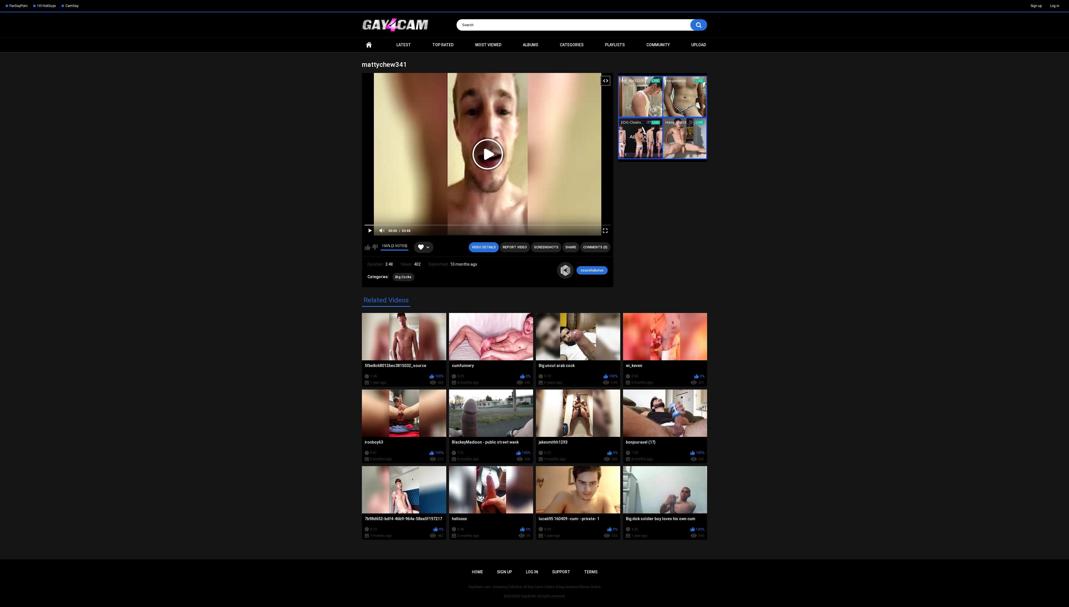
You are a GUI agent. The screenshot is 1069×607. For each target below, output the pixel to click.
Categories (571, 45)
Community (658, 45)
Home (369, 45)
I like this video (368, 247)
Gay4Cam (528, 596)
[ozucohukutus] (565, 270)
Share (570, 247)
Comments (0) (595, 247)
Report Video (515, 247)
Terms (590, 572)
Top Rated (442, 45)
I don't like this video (375, 247)
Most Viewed (488, 45)
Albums (530, 45)
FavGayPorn (18, 6)
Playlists (615, 45)
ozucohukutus (592, 270)
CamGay (72, 6)
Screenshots (546, 247)
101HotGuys (46, 6)
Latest (403, 45)
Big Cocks (403, 277)
